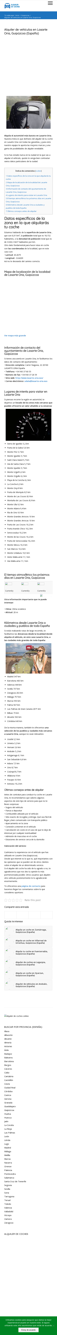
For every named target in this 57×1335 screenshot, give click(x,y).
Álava (6, 1031)
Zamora (8, 1219)
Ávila (6, 1050)
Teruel (7, 1200)
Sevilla (7, 1189)
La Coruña (9, 1125)
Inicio (17, 15)
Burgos (7, 1065)
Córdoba (8, 1091)
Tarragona (9, 1196)
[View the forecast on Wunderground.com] (46, 595)
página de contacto (31, 886)
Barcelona (9, 1061)
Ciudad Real (9, 1087)
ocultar (38, 171)
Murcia (7, 1158)
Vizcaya (7, 1215)
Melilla (7, 1155)
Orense (7, 1166)
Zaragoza (8, 1222)
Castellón (8, 1080)
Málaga (7, 1151)
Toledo (7, 1204)
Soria (6, 1192)
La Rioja (8, 1128)
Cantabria (8, 1076)
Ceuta (7, 1083)
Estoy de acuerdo (28, 1330)
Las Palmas (9, 1132)
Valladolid (8, 1211)
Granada (8, 1102)
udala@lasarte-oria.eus (35, 381)
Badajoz (8, 1053)
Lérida (7, 1140)
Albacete (8, 1035)
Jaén (6, 1121)
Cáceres (8, 1068)
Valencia (8, 1207)
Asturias (8, 1046)
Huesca (7, 1117)
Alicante (8, 1038)
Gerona (7, 1098)
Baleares (8, 1057)
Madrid (7, 1147)
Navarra (8, 1162)
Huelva (7, 1113)
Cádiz (6, 1072)
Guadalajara (9, 1106)
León (6, 1136)
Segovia (8, 1185)
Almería (7, 1042)
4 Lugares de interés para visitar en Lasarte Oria (26, 195)
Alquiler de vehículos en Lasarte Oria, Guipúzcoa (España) (25, 31)
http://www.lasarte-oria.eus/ (29, 378)
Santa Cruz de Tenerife (15, 1181)
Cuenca (7, 1095)
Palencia (8, 1170)
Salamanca (9, 1177)
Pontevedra (10, 1173)
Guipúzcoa (25, 15)
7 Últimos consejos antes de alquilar (21, 211)
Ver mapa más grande (15, 335)
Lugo (6, 1143)
